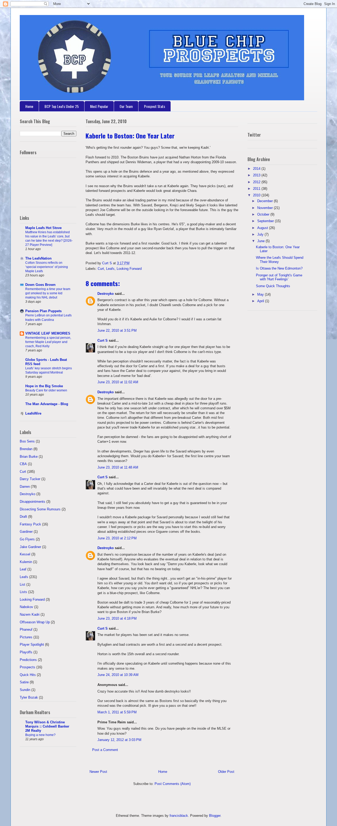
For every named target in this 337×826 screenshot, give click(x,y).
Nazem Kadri (29, 614)
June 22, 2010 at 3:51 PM (117, 330)
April (261, 301)
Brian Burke (29, 457)
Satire (24, 682)
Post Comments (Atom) (173, 784)
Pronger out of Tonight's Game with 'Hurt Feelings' (279, 277)
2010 (257, 195)
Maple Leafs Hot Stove (43, 228)
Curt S (102, 340)
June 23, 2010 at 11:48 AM (117, 467)
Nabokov (26, 607)
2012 (257, 182)
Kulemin (26, 562)
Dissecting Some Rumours (40, 509)
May (261, 294)
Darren (25, 487)
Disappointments (32, 502)
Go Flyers (27, 539)
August (263, 228)
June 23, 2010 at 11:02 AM (117, 382)
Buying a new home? (40, 735)
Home (29, 106)
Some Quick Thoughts (273, 286)
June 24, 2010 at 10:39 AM (117, 675)
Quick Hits (28, 675)
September (266, 221)
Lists (23, 592)
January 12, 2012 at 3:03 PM (119, 740)
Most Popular (99, 106)
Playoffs (26, 652)
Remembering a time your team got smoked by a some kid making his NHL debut (47, 293)
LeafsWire (33, 413)
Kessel (25, 554)
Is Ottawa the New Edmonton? (279, 268)
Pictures (26, 637)
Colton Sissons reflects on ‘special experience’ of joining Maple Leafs (46, 267)
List (22, 584)
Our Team (126, 106)
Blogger (214, 816)
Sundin (25, 690)
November (265, 208)
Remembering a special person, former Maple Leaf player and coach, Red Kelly (48, 342)
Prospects (27, 667)
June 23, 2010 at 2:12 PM (117, 538)
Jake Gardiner (30, 547)
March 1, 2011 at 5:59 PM (117, 712)
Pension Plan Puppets (43, 311)
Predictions (28, 660)
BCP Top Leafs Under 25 (61, 106)
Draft (23, 517)
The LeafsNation (38, 258)
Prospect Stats (154, 106)
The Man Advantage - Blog (46, 404)
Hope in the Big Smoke (44, 386)
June (261, 241)
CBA (23, 464)
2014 (257, 169)
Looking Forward (129, 269)
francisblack (179, 816)
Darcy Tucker (30, 479)
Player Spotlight (32, 644)
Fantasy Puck (30, 524)
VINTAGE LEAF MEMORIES (47, 333)
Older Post (226, 772)
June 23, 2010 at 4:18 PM (117, 618)
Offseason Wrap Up (35, 622)
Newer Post (98, 772)
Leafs (110, 269)
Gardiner (26, 532)
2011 (257, 189)
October (263, 214)
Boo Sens (27, 441)
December (265, 201)
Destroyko (105, 294)
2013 (257, 175)
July (261, 234)
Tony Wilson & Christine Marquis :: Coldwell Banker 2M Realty (47, 726)
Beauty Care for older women (46, 390)
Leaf (23, 569)
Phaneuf (26, 629)
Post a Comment (105, 750)
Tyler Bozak (29, 697)
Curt (101, 269)
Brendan (26, 449)
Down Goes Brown (40, 285)
